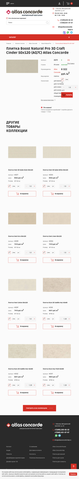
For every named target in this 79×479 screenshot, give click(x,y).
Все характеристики (47, 100)
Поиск (47, 22)
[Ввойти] (59, 3)
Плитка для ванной (59, 454)
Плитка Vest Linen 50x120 (52, 236)
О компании (33, 446)
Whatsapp (67, 32)
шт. (62, 82)
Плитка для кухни (58, 458)
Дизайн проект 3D (12, 461)
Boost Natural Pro (46, 43)
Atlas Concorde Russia (59, 446)
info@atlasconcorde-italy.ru (65, 28)
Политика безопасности (37, 458)
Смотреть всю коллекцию (36, 408)
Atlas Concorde (33, 43)
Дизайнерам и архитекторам (15, 458)
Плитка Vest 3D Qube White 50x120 (55, 170)
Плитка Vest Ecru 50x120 (17, 236)
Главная (8, 43)
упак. (67, 79)
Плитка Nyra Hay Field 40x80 (53, 369)
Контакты (32, 454)
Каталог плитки (20, 43)
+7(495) (66, 20)
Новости (9, 454)
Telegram (71, 32)
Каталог (8, 446)
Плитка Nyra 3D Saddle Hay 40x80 (55, 302)
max (64, 32)
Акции (8, 450)
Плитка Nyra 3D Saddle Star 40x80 (20, 369)
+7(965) (66, 23)
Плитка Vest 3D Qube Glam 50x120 (20, 170)
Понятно (73, 474)
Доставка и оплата (35, 450)
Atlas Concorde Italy (59, 450)
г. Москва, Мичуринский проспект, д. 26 (62, 9)
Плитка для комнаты (59, 461)
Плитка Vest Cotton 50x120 (18, 302)
